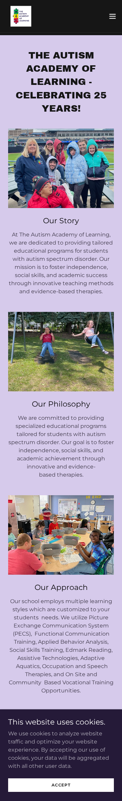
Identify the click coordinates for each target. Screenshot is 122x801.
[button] (112, 16)
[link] (19, 16)
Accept (61, 784)
